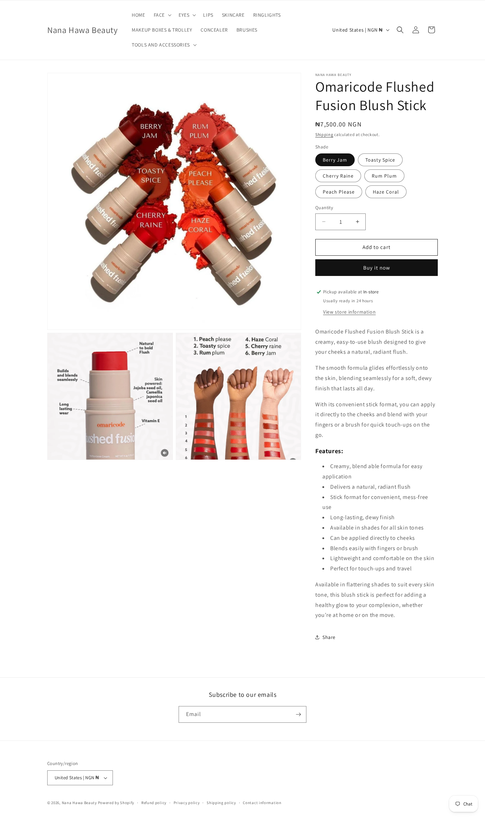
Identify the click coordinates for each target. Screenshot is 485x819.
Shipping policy (221, 802)
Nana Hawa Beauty (79, 802)
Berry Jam (335, 160)
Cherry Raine (338, 176)
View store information (349, 312)
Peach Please (339, 192)
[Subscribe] (298, 714)
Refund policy (154, 802)
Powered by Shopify (116, 802)
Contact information (262, 802)
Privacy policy (187, 802)
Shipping (324, 134)
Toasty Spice (380, 160)
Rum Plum (384, 176)
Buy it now (376, 267)
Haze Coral (386, 192)
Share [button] (329, 637)
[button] (161, 14)
